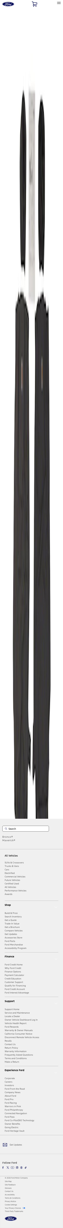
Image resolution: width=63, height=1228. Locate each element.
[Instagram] (17, 1167)
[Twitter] (8, 1167)
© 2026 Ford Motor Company (16, 1178)
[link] (8, 1181)
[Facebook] (3, 1167)
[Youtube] (12, 1167)
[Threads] (21, 1167)
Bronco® (7, 836)
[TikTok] (25, 1167)
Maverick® (8, 840)
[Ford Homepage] (11, 1220)
